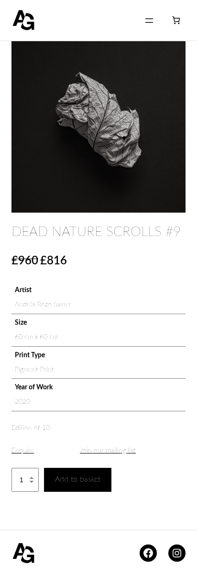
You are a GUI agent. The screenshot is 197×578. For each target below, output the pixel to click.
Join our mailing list (108, 450)
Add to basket (77, 479)
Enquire (22, 450)
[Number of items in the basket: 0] (176, 20)
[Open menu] (149, 20)
